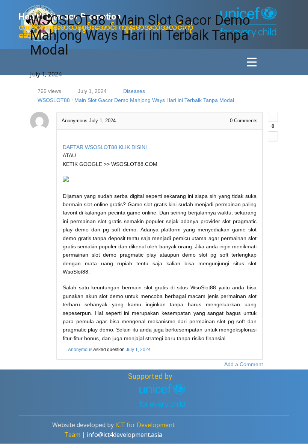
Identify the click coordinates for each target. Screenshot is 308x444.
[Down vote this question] (273, 136)
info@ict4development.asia (124, 434)
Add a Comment (243, 364)
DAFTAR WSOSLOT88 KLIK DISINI (105, 147)
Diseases (134, 91)
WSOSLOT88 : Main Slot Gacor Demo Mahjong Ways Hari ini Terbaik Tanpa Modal (136, 100)
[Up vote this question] (273, 117)
